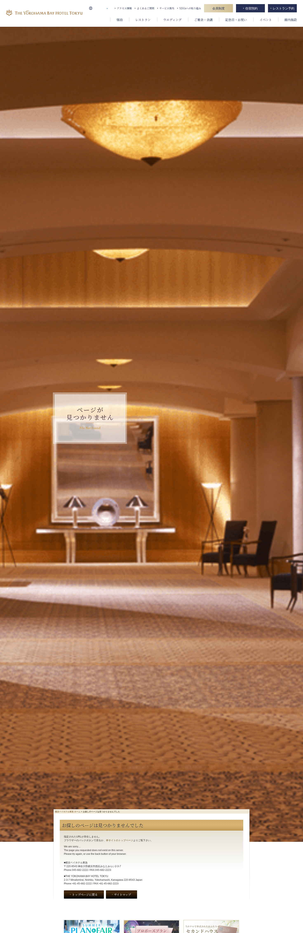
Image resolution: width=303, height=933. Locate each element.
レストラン (143, 19)
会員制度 (218, 8)
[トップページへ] (44, 13)
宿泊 (119, 19)
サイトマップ (122, 894)
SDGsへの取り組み (190, 8)
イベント (266, 19)
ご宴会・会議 (203, 19)
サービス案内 (166, 8)
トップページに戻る (85, 894)
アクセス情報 (124, 8)
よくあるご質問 (145, 8)
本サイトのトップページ (119, 840)
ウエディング (172, 19)
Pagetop (296, 927)
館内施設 (290, 19)
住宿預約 (251, 8)
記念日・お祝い (236, 19)
